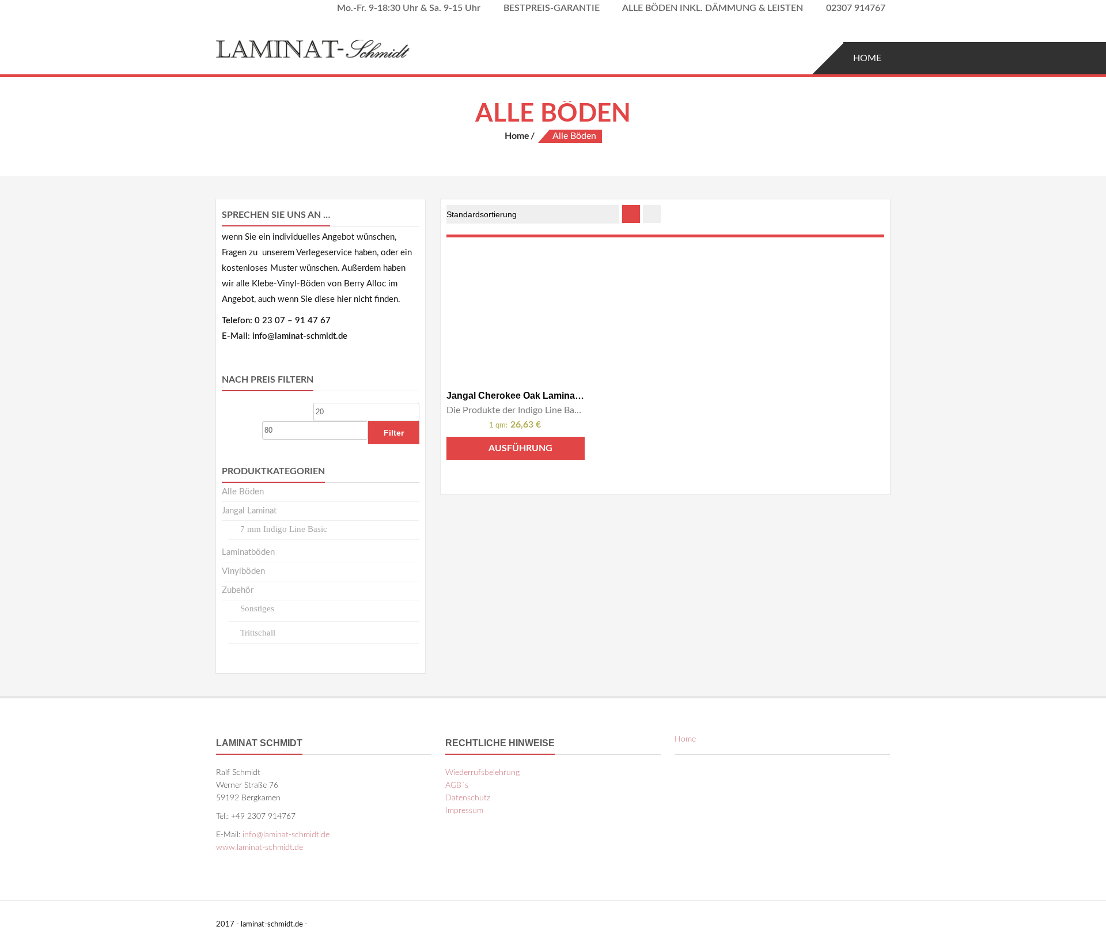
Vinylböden (243, 571)
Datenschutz (467, 798)
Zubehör (237, 590)
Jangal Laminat (249, 510)
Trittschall (257, 632)
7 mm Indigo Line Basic (283, 529)
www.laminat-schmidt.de (259, 848)
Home (867, 58)
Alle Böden (243, 491)
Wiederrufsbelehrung (482, 773)
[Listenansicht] (652, 214)
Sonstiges (257, 608)
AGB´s (456, 785)
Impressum (464, 811)
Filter (394, 432)
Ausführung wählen (520, 452)
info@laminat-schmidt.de (286, 835)
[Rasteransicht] (631, 214)
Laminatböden (248, 552)
